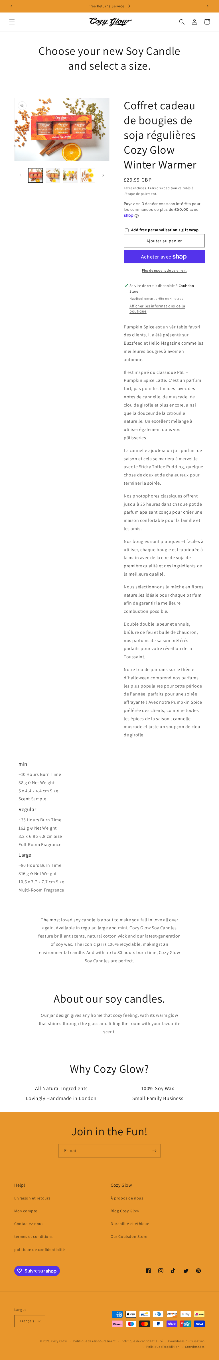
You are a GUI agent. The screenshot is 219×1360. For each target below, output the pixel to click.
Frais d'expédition (162, 188)
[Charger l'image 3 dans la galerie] (70, 175)
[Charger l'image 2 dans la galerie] (53, 175)
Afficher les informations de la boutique (157, 308)
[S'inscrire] (154, 1150)
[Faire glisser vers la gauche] (20, 175)
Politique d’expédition (162, 1347)
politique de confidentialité (39, 1249)
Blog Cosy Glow (125, 1210)
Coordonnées (195, 1347)
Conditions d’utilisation (186, 1341)
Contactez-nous (28, 1223)
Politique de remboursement (94, 1341)
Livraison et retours (32, 1198)
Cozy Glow (59, 1341)
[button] (12, 22)
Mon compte (25, 1210)
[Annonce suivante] (207, 6)
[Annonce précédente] (11, 6)
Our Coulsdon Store (129, 1236)
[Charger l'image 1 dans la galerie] (35, 175)
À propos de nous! (128, 1198)
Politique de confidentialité (142, 1341)
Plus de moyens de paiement (164, 270)
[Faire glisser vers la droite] (103, 175)
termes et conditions (33, 1236)
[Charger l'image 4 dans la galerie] (87, 175)
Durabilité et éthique (130, 1223)
